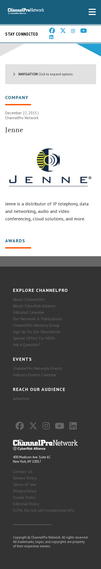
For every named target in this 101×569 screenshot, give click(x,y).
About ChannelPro (29, 299)
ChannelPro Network (22, 117)
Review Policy (25, 477)
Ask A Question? (26, 344)
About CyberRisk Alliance (34, 305)
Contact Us (22, 471)
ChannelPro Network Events (37, 368)
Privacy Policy (24, 490)
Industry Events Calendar (34, 374)
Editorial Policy (26, 503)
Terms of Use (24, 484)
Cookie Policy (24, 497)
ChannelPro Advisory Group (36, 325)
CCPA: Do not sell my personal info (43, 510)
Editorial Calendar (28, 312)
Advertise (21, 398)
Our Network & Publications (37, 318)
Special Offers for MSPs (34, 338)
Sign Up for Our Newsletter (37, 331)
